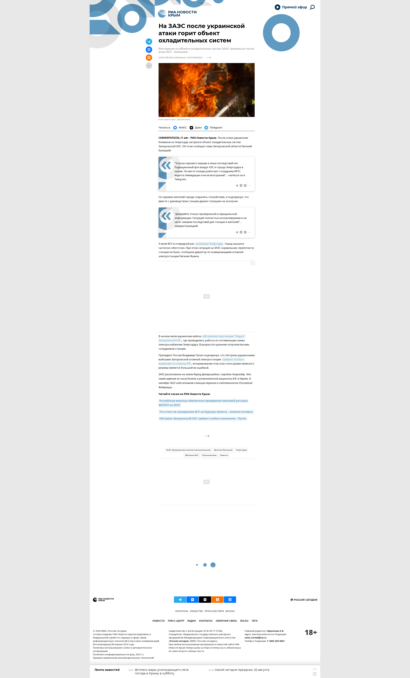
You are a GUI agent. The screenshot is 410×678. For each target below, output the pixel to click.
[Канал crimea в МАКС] (230, 599)
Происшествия (209, 455)
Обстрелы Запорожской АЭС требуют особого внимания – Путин (202, 419)
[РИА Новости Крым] (177, 14)
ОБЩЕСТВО (196, 611)
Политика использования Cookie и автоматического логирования (122, 649)
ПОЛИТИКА (181, 611)
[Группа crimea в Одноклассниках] (217, 599)
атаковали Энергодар (209, 244)
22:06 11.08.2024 (166, 57)
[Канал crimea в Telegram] (180, 599)
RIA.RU (244, 621)
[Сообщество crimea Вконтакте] (192, 599)
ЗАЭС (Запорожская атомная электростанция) (188, 450)
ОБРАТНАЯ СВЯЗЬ (226, 621)
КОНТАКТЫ (206, 621)
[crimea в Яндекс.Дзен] (205, 599)
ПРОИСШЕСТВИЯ (214, 611)
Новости (224, 455)
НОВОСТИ (158, 621)
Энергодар (241, 450)
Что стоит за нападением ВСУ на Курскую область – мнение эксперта (206, 412)
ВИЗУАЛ (230, 611)
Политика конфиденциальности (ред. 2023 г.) (118, 655)
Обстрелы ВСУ (192, 455)
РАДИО (191, 621)
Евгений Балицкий (223, 450)
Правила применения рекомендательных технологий (123, 658)
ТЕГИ (255, 621)
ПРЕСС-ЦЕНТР (176, 621)
